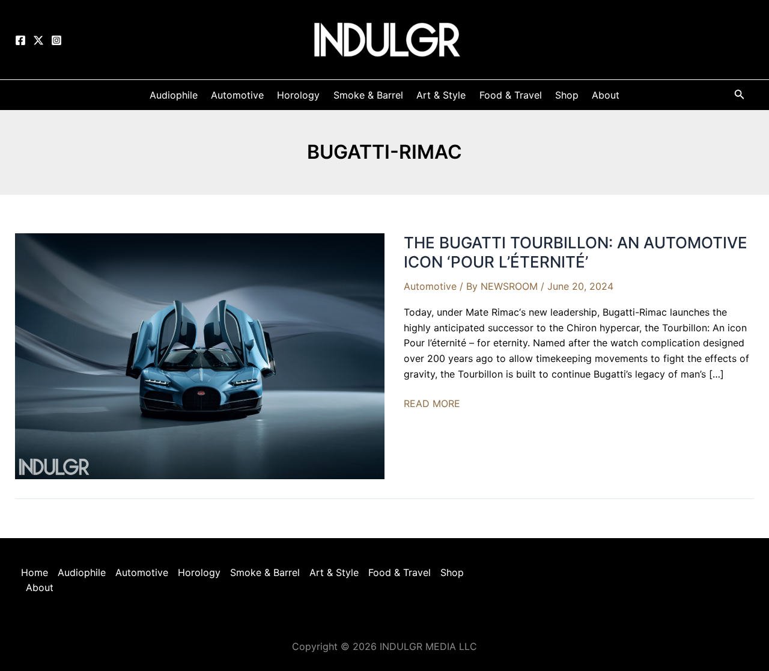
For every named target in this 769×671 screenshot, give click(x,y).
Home (34, 572)
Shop (452, 572)
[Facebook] (20, 40)
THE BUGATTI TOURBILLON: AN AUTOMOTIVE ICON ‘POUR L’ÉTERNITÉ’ (575, 252)
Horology (199, 572)
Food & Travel (399, 572)
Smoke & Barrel (265, 572)
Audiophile (82, 572)
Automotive (430, 286)
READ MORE (432, 404)
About (39, 587)
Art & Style (334, 572)
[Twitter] (38, 40)
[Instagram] (56, 40)
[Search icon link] (739, 96)
